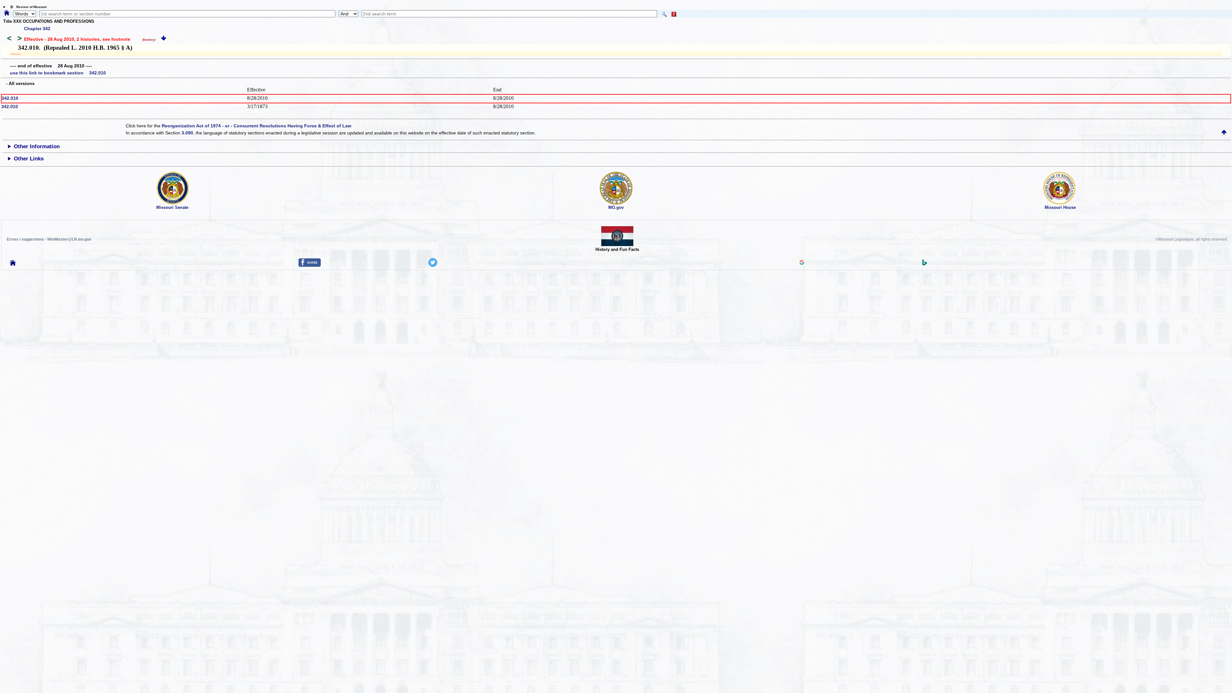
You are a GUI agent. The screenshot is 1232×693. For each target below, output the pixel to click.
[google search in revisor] (802, 263)
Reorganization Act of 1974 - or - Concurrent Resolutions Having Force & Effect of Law (256, 125)
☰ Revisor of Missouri (27, 7)
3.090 (187, 132)
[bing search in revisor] (924, 264)
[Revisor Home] (13, 264)
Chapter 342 (37, 28)
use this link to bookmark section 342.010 (58, 72)
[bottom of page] (163, 39)
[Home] (7, 13)
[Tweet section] (432, 265)
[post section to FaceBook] (309, 265)
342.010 (10, 98)
